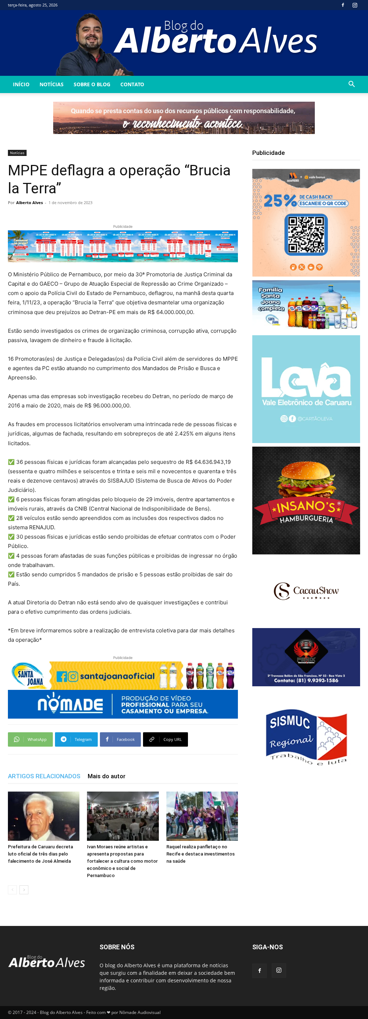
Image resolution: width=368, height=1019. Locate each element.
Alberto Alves (29, 202)
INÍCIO (21, 84)
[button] (351, 85)
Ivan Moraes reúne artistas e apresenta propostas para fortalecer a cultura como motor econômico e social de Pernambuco (122, 861)
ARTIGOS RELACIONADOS (44, 776)
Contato (132, 84)
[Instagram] (354, 5)
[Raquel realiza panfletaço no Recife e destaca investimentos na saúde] (202, 816)
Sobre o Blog (92, 84)
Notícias (52, 84)
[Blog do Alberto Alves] (184, 43)
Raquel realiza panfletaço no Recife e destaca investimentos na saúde (200, 854)
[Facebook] (342, 5)
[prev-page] (12, 889)
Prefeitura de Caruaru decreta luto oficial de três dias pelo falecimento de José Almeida (40, 854)
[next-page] (23, 889)
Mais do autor (106, 776)
